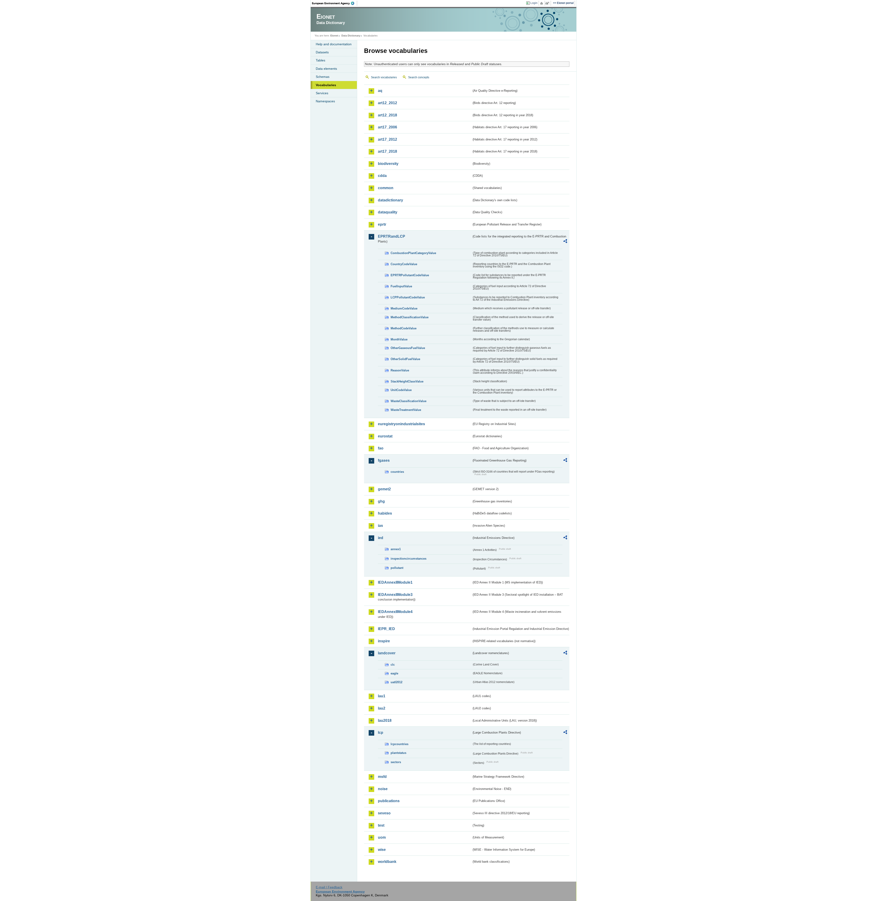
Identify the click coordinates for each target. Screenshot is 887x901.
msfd (382, 777)
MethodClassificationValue (409, 317)
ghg (381, 501)
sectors (396, 762)
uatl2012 (396, 682)
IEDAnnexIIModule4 (395, 612)
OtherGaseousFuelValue (408, 348)
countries (397, 471)
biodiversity (388, 164)
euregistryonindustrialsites (401, 424)
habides (385, 513)
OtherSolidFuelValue (405, 359)
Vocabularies (326, 85)
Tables (320, 60)
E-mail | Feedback (329, 887)
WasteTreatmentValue (406, 410)
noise (383, 789)
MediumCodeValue (404, 308)
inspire (384, 641)
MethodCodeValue (403, 328)
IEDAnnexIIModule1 (395, 582)
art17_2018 (387, 151)
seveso (384, 813)
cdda (382, 176)
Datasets (322, 52)
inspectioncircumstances (408, 558)
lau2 (381, 708)
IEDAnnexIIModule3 (395, 595)
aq (380, 91)
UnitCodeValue (401, 390)
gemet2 (384, 489)
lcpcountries (399, 744)
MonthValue (399, 339)
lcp (380, 732)
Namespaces (325, 101)
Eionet (334, 35)
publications (389, 801)
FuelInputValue (401, 286)
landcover (386, 653)
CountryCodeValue (404, 264)
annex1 (396, 549)
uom (382, 837)
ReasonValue (400, 370)
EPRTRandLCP (391, 236)
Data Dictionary (350, 35)
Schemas (322, 77)
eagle (394, 673)
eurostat (385, 436)
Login (534, 3)
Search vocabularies (384, 77)
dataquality (387, 212)
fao (380, 448)
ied (380, 538)
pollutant (397, 568)
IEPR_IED (386, 629)
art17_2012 (387, 139)
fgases (384, 460)
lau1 (381, 696)
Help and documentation (334, 44)
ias (380, 526)
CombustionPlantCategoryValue (413, 253)
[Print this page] (542, 3)
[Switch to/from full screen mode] (548, 3)
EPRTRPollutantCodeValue (410, 275)
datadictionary (390, 200)
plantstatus (398, 753)
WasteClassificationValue (408, 401)
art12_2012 (387, 103)
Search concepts (418, 77)
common (385, 188)
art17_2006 (387, 127)
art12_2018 (387, 115)
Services (322, 93)
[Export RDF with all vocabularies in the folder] (565, 242)
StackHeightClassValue (407, 381)
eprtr (382, 224)
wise (382, 850)
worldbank (387, 862)
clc (393, 664)
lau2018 (385, 720)
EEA (334, 3)
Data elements (326, 68)
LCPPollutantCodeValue (408, 297)
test (381, 825)
